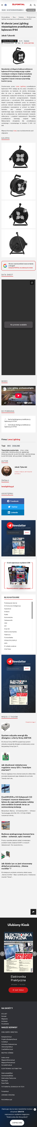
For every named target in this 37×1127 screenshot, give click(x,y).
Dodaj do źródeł (8, 41)
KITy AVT (4, 1014)
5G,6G (4, 10)
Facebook (14, 501)
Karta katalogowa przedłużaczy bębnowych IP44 (17, 420)
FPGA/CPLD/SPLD (10, 640)
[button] (2, 953)
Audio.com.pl (5, 1057)
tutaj (14, 130)
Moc (9, 446)
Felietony (7, 634)
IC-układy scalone (10, 646)
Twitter (14, 507)
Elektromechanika (10, 632)
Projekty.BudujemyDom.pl (9, 1039)
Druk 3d (6, 629)
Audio (6, 614)
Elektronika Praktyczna (8, 1078)
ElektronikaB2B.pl (7, 1073)
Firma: (10, 439)
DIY (5, 626)
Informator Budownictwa (9, 1044)
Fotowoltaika (8, 637)
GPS (5, 643)
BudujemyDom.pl (6, 1037)
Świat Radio (5, 1083)
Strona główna (5, 17)
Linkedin (14, 512)
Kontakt (4, 1016)
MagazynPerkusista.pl (8, 1062)
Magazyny (4, 1019)
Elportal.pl (4, 1080)
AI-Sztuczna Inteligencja (15, 10)
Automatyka (8, 617)
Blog (14, 17)
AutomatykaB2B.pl (7, 1075)
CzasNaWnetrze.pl (7, 1049)
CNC (5, 623)
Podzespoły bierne (10, 603)
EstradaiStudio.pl (6, 1065)
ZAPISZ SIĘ (17, 1123)
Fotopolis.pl (5, 1091)
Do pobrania (5, 1024)
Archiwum (4, 1021)
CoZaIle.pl (4, 1042)
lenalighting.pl (7, 486)
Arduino (6, 611)
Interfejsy (7, 649)
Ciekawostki (8, 620)
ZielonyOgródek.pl (7, 1047)
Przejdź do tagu (30, 722)
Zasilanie (21, 17)
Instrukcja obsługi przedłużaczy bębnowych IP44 (17, 426)
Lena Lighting (29, 43)
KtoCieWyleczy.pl (6, 1099)
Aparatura (7, 609)
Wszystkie (31, 10)
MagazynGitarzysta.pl (8, 1060)
